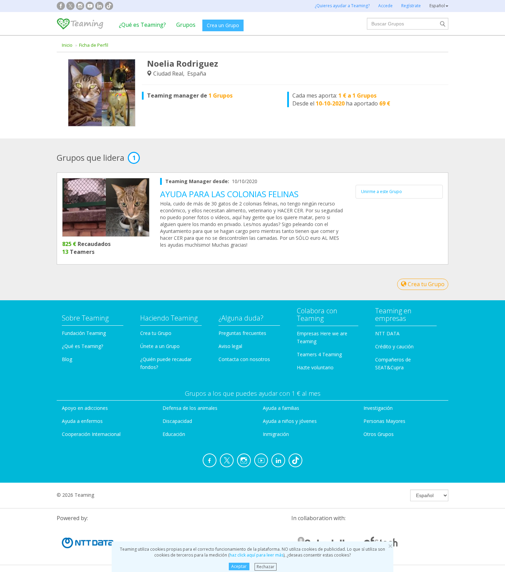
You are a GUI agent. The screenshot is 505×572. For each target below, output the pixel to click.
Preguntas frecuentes (242, 333)
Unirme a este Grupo (381, 191)
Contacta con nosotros (244, 359)
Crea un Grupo (223, 25)
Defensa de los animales (189, 408)
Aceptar (239, 566)
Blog (67, 359)
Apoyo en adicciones (85, 408)
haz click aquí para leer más (256, 555)
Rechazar (265, 566)
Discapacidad (177, 421)
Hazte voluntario (315, 367)
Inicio (67, 45)
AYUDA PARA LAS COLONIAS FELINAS (229, 194)
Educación (173, 434)
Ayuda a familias (281, 408)
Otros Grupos (378, 434)
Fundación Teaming (84, 333)
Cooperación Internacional (91, 434)
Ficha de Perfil (93, 45)
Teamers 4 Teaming (319, 354)
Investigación (378, 408)
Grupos (185, 25)
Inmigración (276, 434)
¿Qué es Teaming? (142, 25)
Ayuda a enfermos (82, 421)
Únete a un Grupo (160, 346)
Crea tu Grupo (425, 284)
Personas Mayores (384, 421)
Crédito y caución (394, 346)
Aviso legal (230, 346)
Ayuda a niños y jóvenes (290, 421)
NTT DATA (387, 333)
